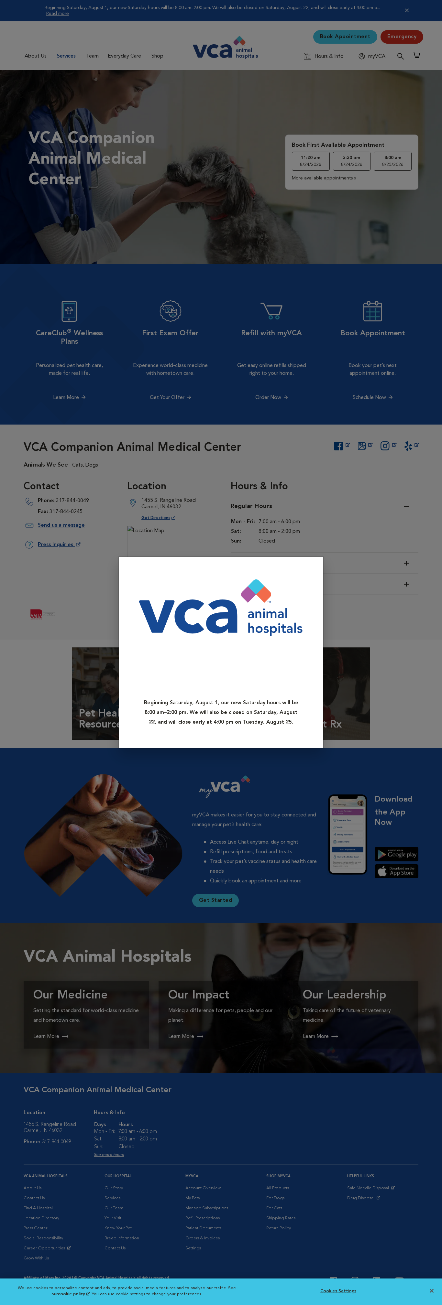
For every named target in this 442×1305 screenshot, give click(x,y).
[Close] (316, 566)
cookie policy (74, 1294)
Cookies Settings (338, 1291)
